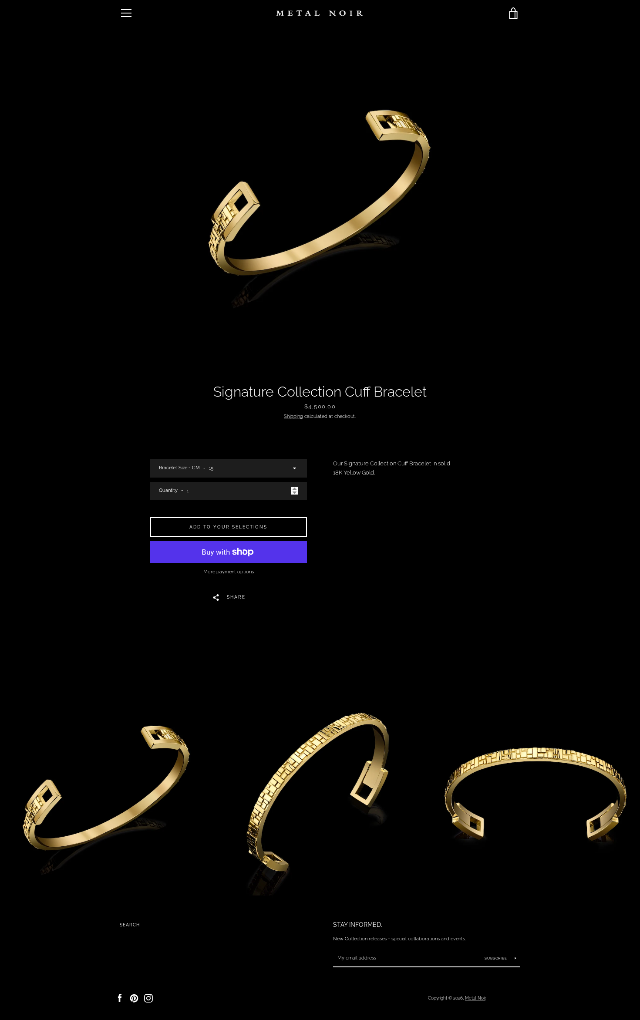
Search (130, 924)
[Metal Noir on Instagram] (148, 997)
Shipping (293, 416)
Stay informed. (357, 924)
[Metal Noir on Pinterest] (134, 997)
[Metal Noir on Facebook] (119, 997)
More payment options (228, 572)
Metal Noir (475, 997)
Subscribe (497, 958)
